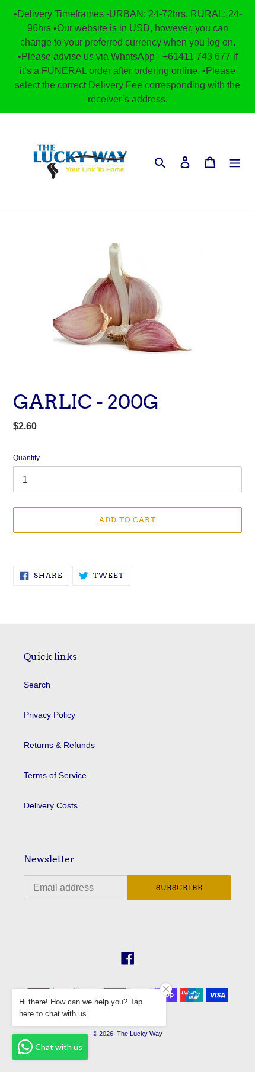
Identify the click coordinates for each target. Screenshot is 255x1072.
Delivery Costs (51, 805)
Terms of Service (55, 775)
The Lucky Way (139, 1033)
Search (37, 684)
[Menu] (234, 161)
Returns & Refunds (59, 745)
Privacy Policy (49, 715)
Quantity (26, 457)
